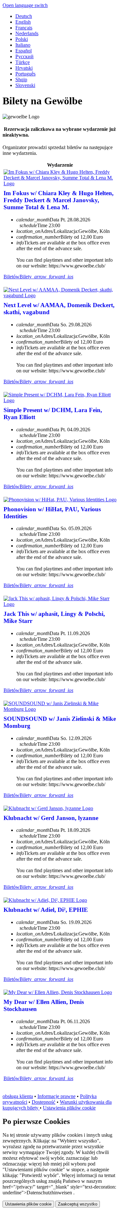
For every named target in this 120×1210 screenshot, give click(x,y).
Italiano (22, 45)
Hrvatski (24, 68)
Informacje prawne (56, 1096)
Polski (21, 39)
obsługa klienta (18, 1096)
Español (23, 50)
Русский (24, 56)
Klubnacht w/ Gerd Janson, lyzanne (51, 818)
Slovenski (25, 85)
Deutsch (23, 16)
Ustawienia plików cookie (69, 1107)
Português (25, 73)
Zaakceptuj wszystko (77, 1204)
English (23, 22)
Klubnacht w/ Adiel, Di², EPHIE (46, 909)
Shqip (21, 79)
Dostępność (43, 1102)
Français (23, 27)
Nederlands (26, 33)
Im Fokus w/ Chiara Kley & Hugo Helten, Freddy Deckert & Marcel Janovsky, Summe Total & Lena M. (59, 200)
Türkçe (22, 62)
